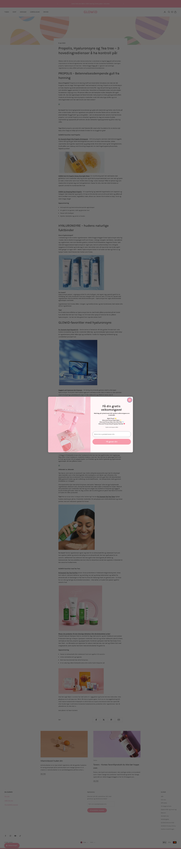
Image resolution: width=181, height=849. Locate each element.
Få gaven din (111, 442)
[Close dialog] (129, 400)
